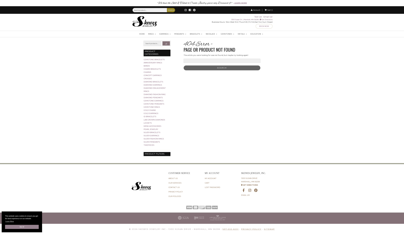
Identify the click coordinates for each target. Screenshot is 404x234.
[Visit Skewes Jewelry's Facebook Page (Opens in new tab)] (190, 10)
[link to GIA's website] (183, 221)
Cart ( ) (270, 10)
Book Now (264, 26)
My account (210, 178)
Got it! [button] (22, 227)
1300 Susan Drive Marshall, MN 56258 (250, 181)
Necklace (210, 34)
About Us (173, 178)
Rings (151, 34)
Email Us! (268, 17)
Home (142, 34)
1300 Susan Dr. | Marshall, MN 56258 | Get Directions (251, 20)
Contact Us (174, 187)
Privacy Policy (175, 192)
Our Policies (174, 196)
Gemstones (226, 34)
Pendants (179, 34)
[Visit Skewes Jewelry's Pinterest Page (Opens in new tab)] (194, 10)
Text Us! (258, 17)
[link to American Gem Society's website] (217, 221)
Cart (207, 183)
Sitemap (269, 229)
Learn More (240, 3)
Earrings (164, 34)
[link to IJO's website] (199, 221)
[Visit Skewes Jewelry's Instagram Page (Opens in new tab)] (186, 10)
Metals (241, 34)
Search (171, 10)
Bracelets (195, 34)
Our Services (174, 183)
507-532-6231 (231, 229)
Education (255, 34)
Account (256, 10)
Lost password (212, 187)
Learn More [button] (9, 221)
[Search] (166, 43)
